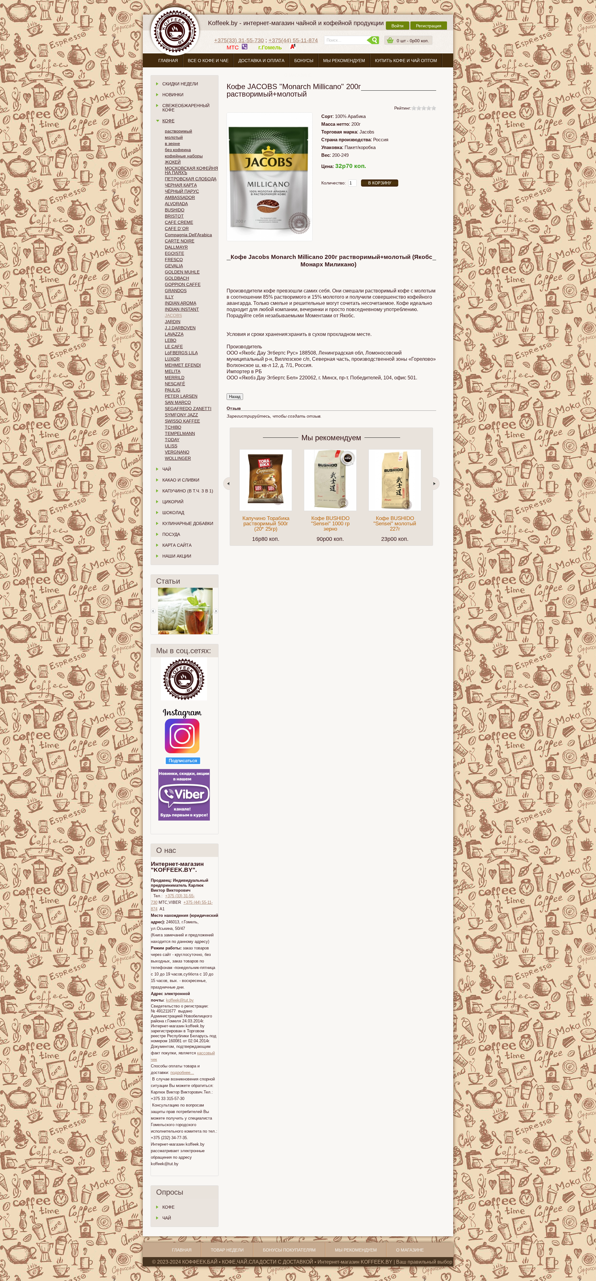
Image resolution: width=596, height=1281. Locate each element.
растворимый (178, 131)
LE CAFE (174, 346)
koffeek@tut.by (180, 1000)
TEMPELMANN (180, 433)
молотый (174, 137)
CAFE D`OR (177, 228)
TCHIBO (173, 427)
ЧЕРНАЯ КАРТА (181, 185)
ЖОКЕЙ (173, 162)
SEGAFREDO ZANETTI (188, 408)
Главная (168, 60)
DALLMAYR (176, 247)
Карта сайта (177, 545)
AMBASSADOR (180, 197)
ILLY (169, 296)
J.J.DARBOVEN (180, 327)
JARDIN (172, 321)
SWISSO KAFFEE (182, 421)
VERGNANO (177, 452)
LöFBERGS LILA (181, 352)
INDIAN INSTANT (182, 309)
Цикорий (172, 501)
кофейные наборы (184, 155)
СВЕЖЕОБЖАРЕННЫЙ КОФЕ (186, 107)
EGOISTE (174, 253)
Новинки (172, 94)
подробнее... (182, 1072)
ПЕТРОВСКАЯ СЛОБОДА (190, 178)
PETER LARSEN (181, 396)
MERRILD (174, 377)
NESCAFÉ (175, 383)
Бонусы (303, 60)
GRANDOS (176, 290)
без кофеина (178, 149)
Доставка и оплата (261, 60)
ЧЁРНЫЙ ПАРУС (182, 191)
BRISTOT (174, 216)
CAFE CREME (179, 222)
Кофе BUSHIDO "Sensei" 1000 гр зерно (330, 523)
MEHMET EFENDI (183, 365)
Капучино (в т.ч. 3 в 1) (187, 490)
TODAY (172, 439)
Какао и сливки (180, 480)
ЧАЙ (166, 1217)
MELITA (172, 371)
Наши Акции (176, 556)
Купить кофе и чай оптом (406, 60)
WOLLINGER (178, 458)
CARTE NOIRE (179, 240)
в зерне (172, 143)
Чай (166, 469)
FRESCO (174, 259)
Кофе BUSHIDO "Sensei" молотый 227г (394, 523)
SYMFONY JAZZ (181, 414)
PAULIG (172, 389)
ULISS (171, 445)
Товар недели (227, 1249)
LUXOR (172, 358)
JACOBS (173, 315)
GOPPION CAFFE (183, 284)
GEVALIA (174, 265)
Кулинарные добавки (187, 523)
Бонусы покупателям (289, 1249)
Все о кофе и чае (208, 60)
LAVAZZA (174, 334)
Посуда (171, 534)
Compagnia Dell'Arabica (188, 234)
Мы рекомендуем (344, 60)
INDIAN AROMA (180, 303)
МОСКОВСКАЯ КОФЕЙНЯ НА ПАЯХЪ (191, 170)
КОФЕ (168, 1207)
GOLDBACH (177, 278)
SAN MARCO (178, 402)
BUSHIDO (174, 209)
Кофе (168, 120)
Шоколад (173, 512)
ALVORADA (176, 203)
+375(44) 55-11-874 (293, 40)
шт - (413, 40)
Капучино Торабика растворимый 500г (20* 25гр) (265, 523)
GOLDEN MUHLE (182, 271)
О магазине (298, 75)
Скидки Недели (180, 83)
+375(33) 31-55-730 (239, 40)
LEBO (170, 340)
